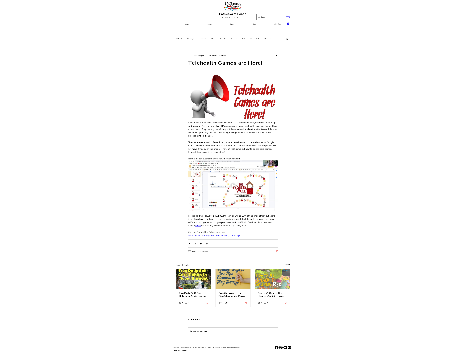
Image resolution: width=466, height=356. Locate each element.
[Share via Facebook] (189, 243)
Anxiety (223, 39)
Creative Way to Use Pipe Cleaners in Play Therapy (230, 294)
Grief (213, 39)
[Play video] (233, 185)
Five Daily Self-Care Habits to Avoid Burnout (193, 294)
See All (287, 265)
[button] (289, 17)
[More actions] (276, 55)
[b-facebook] (277, 347)
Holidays (190, 39)
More (266, 39)
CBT (244, 39)
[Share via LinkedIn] (201, 243)
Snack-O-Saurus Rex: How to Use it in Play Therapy (270, 294)
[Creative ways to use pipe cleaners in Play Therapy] (233, 279)
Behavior (233, 39)
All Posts (179, 39)
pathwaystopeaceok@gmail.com (230, 347)
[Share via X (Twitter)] (195, 243)
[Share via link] (207, 243)
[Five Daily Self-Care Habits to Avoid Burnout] (193, 279)
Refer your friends (180, 350)
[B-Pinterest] (281, 347)
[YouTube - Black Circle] (289, 347)
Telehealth (203, 39)
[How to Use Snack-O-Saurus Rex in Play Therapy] (272, 279)
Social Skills (255, 39)
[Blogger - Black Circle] (285, 347)
